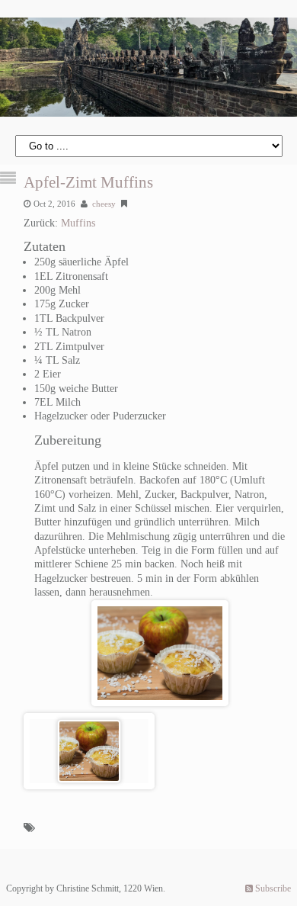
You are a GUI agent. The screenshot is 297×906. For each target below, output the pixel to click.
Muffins (78, 223)
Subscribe (272, 888)
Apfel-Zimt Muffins (88, 182)
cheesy (104, 203)
